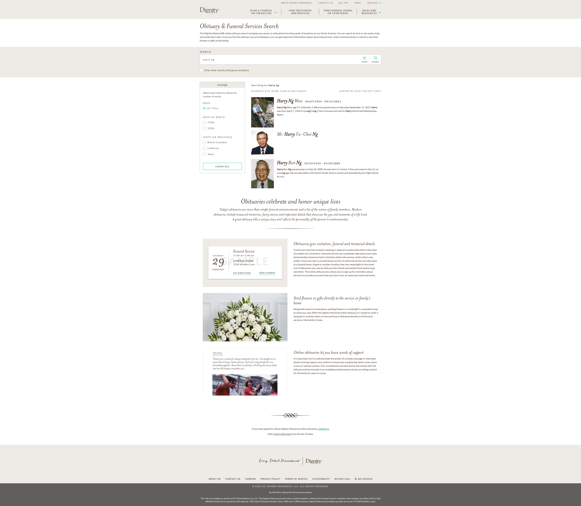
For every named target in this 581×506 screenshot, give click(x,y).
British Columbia (217, 142)
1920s (211, 128)
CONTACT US (325, 3)
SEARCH (205, 51)
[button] (263, 12)
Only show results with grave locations (226, 70)
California (213, 148)
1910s (211, 122)
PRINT (358, 3)
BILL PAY (343, 3)
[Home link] (209, 10)
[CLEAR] (364, 58)
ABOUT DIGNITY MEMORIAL (296, 3)
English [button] (373, 3)
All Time (212, 108)
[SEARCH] (375, 58)
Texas (210, 154)
